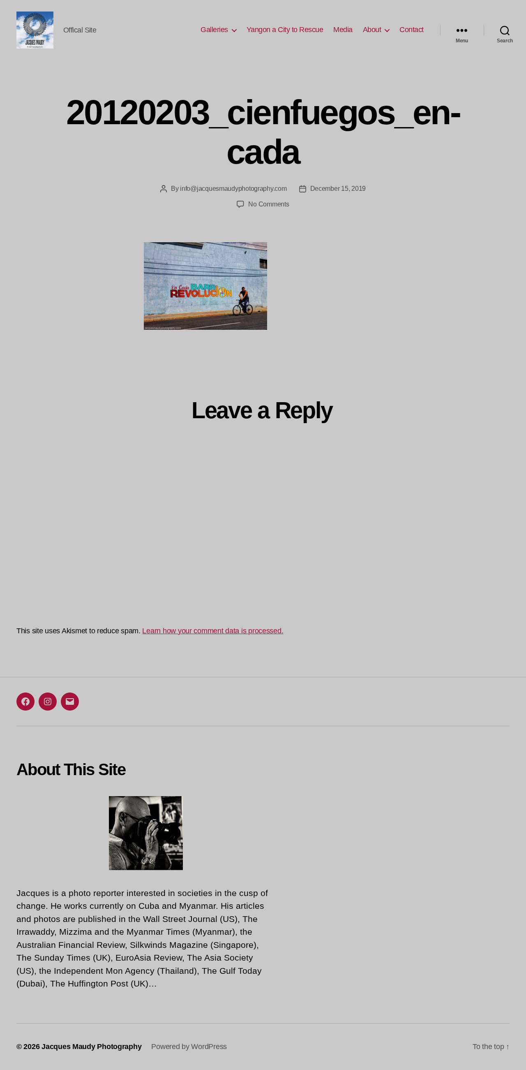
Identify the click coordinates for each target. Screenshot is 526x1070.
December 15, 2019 (338, 188)
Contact (411, 29)
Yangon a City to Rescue (285, 29)
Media (343, 29)
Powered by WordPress (189, 1046)
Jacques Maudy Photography (91, 1046)
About (372, 29)
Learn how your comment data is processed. (212, 631)
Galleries (214, 29)
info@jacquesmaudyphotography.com (233, 188)
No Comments (268, 204)
